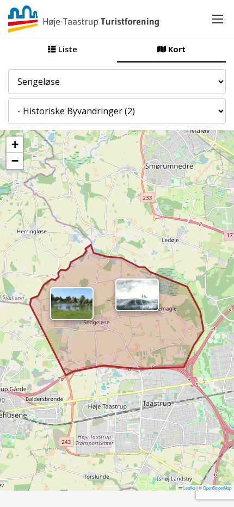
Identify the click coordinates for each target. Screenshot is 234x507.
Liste (66, 49)
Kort (176, 49)
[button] (72, 303)
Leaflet (188, 488)
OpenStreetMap (217, 488)
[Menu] (218, 19)
